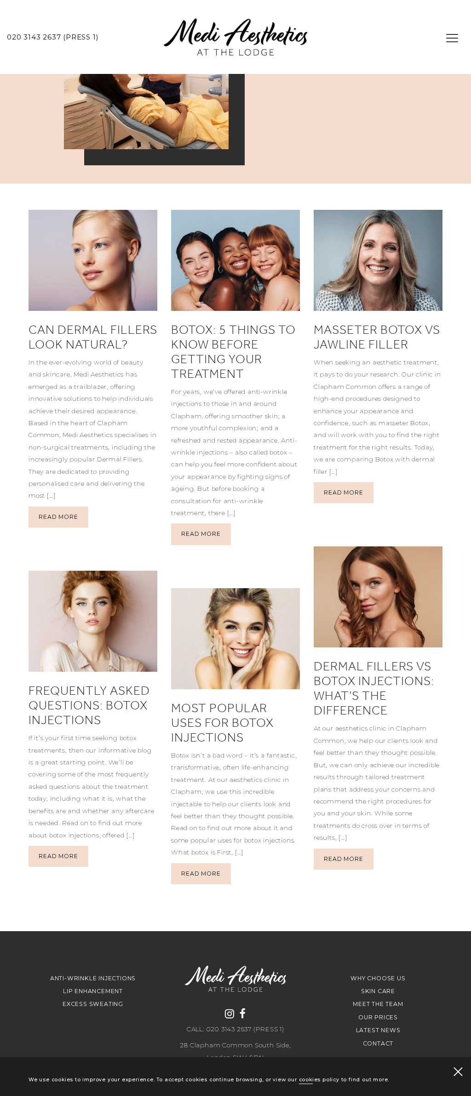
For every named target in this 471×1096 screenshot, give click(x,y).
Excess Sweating (93, 1003)
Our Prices (378, 1017)
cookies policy (319, 1080)
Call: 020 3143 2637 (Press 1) (235, 1029)
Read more (58, 516)
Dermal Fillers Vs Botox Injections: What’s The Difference (374, 688)
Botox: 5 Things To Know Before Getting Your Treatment (233, 351)
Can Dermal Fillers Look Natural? (93, 337)
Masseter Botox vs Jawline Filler (377, 337)
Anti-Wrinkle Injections (93, 978)
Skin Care (378, 991)
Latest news (378, 1030)
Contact (378, 1043)
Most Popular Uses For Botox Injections (222, 723)
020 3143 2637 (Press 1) (52, 37)
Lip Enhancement (93, 991)
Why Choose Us (377, 978)
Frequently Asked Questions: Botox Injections (89, 705)
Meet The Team (378, 1003)
